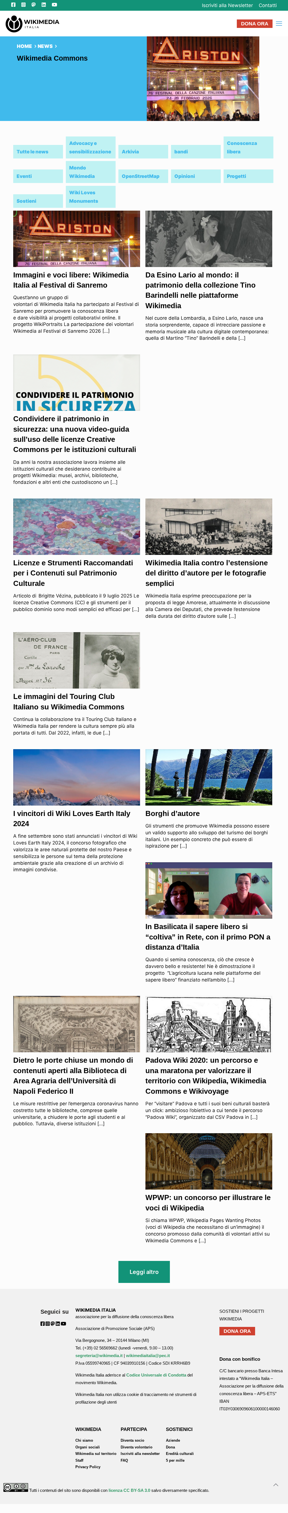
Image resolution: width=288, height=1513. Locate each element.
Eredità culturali (180, 1454)
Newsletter (227, 5)
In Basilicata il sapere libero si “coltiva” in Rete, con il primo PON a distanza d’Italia (207, 936)
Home (24, 46)
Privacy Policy (87, 1467)
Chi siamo (84, 1440)
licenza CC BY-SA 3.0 (129, 1490)
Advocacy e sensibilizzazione (90, 147)
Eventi (24, 176)
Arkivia (130, 152)
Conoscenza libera (242, 147)
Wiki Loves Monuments (83, 197)
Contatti (268, 5)
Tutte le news (32, 152)
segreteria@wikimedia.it (99, 1355)
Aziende (173, 1440)
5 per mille (175, 1460)
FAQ (124, 1460)
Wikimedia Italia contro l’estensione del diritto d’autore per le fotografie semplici (206, 573)
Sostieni (26, 201)
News (45, 46)
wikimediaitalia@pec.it (148, 1355)
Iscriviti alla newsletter (140, 1454)
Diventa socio (132, 1440)
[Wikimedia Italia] (32, 23)
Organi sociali (87, 1447)
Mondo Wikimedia (82, 172)
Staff (79, 1460)
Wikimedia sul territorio (95, 1454)
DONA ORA (254, 24)
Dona (170, 1447)
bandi (181, 152)
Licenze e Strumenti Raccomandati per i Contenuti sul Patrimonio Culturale (73, 573)
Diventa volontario (136, 1447)
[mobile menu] (279, 23)
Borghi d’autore (172, 813)
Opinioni (184, 176)
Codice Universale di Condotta (156, 1375)
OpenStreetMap (140, 176)
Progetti (236, 176)
